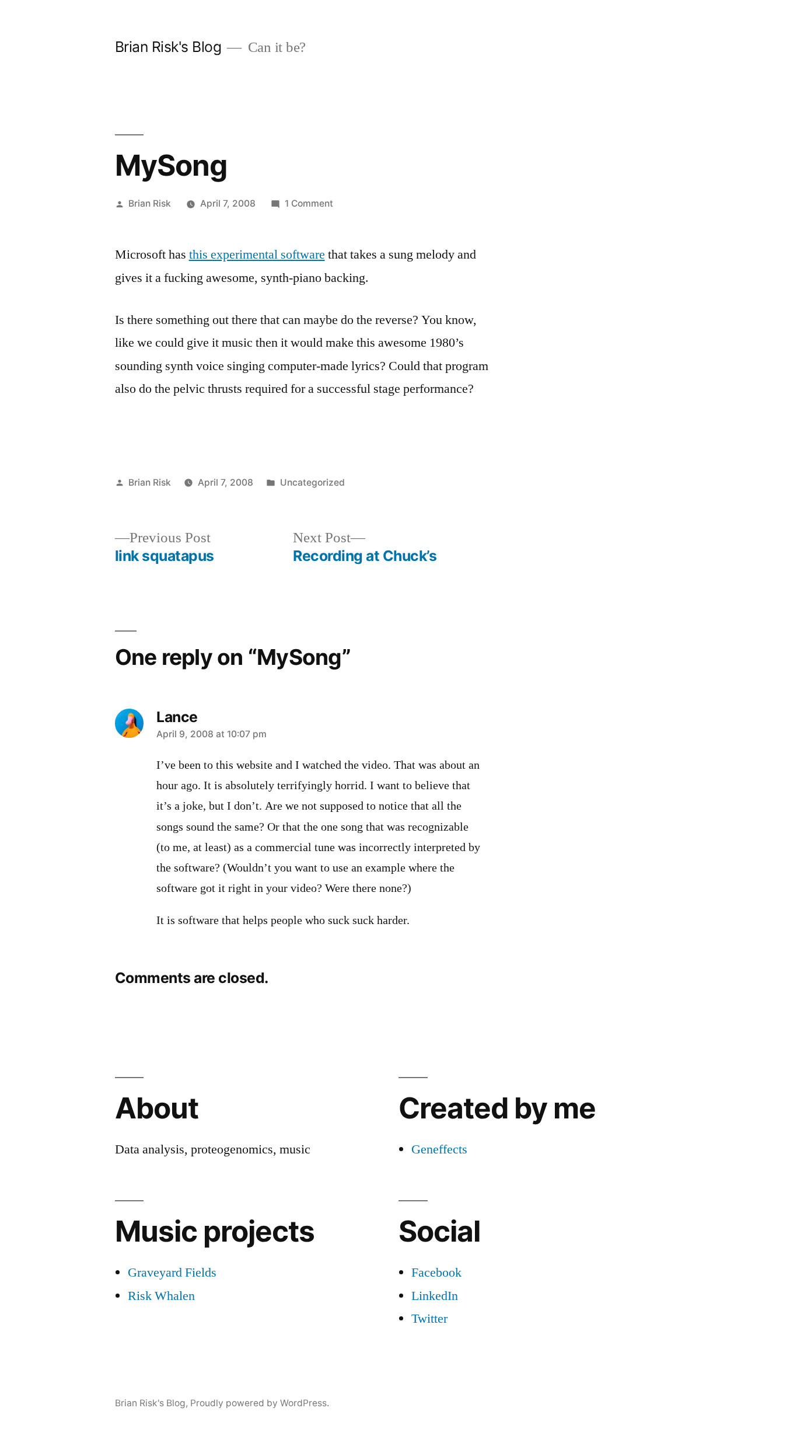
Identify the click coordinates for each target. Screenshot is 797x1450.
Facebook (436, 1272)
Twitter (429, 1318)
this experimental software (257, 254)
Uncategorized (312, 482)
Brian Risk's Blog (168, 46)
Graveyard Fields (172, 1272)
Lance (177, 717)
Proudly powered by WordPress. (259, 1403)
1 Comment (309, 203)
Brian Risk (149, 203)
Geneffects (439, 1149)
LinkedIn (434, 1296)
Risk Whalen (161, 1296)
